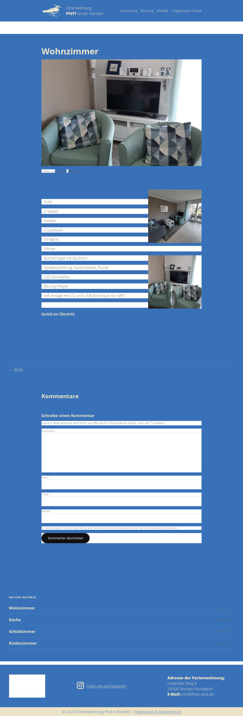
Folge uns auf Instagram (106, 686)
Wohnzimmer (22, 608)
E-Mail (45, 494)
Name (45, 477)
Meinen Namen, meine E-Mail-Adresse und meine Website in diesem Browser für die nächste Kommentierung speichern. (111, 528)
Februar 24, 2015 (224, 619)
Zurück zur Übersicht (58, 314)
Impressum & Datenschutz (158, 711)
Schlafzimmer (22, 631)
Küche (18, 369)
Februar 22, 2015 (224, 631)
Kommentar (48, 431)
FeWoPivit (61, 171)
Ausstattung (75, 171)
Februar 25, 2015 (224, 608)
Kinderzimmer (23, 643)
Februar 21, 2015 (224, 643)
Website (45, 511)
